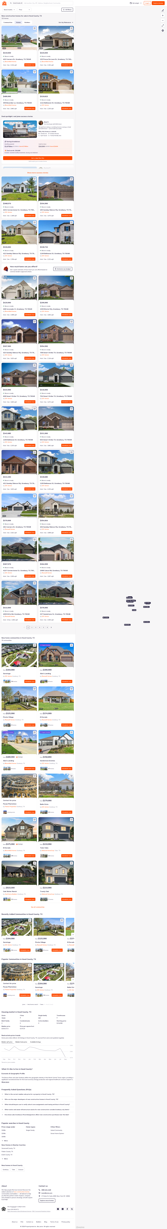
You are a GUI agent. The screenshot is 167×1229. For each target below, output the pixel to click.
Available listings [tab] (35, 1042)
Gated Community (56, 1130)
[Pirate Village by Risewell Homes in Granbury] (19, 699)
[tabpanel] (38, 1052)
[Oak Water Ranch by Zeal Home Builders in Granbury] (19, 873)
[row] (6, 1170)
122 (39, 1018)
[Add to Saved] (34, 28)
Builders (27, 22)
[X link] (72, 1209)
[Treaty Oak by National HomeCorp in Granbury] (56, 873)
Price (20, 10)
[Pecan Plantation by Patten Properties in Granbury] (19, 786)
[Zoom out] (163, 20)
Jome (23, 1004)
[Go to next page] (51, 627)
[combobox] (48, 3)
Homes (18, 22)
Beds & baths (8, 10)
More (6, 1141)
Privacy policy (66, 1222)
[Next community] (73, 935)
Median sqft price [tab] (7, 1042)
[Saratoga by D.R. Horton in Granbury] (19, 655)
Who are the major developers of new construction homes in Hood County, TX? (31, 1099)
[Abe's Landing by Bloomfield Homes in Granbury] (19, 743)
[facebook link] (67, 1209)
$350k (4, 1133)
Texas (41, 1004)
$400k (4, 1136)
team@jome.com (46, 1193)
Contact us (29, 1222)
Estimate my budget (64, 269)
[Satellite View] (163, 30)
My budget (135, 3)
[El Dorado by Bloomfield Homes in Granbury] (19, 830)
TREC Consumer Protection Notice (41, 1211)
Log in (147, 3)
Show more (5, 1082)
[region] (121, 617)
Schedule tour (30, 65)
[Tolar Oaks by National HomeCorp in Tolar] (56, 830)
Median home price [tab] (21, 1042)
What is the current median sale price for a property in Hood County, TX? (30, 1094)
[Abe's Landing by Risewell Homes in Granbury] (56, 655)
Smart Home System (57, 1133)
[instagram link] (58, 1209)
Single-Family (30, 1130)
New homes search (32, 1004)
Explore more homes (47, 1200)
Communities (7, 22)
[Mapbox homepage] (80, 1227)
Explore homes (158, 3)
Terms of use (54, 1222)
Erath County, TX (7, 1155)
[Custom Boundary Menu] (163, 10)
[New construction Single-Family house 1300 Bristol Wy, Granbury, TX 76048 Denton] (56, 288)
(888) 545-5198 (46, 1190)
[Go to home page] (4, 3)
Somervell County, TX (8, 1148)
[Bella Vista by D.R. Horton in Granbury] (56, 786)
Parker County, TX (7, 1151)
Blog (45, 1222)
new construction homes (21, 1192)
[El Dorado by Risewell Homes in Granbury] (56, 699)
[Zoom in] (163, 15)
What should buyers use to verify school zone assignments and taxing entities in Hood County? (37, 1104)
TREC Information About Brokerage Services (19, 1211)
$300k (4, 1130)
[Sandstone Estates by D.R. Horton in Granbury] (56, 743)
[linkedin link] (63, 1209)
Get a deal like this (37, 158)
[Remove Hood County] (21, 3)
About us (14, 1222)
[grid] (13, 1170)
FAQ (22, 1222)
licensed (13, 1206)
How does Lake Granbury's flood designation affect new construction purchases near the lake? (37, 1115)
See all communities (37, 907)
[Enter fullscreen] (163, 25)
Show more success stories (37, 173)
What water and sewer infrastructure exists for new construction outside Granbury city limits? (37, 1109)
